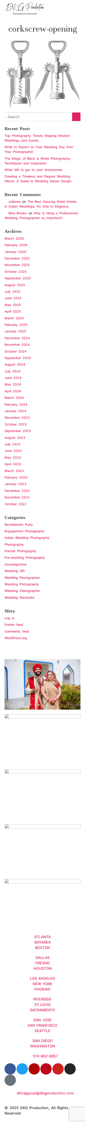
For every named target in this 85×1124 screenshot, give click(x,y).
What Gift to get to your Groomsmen (33, 170)
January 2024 (15, 411)
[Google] (10, 1080)
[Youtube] (58, 1069)
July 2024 (12, 371)
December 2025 (17, 258)
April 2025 (13, 311)
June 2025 (13, 298)
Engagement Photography (24, 531)
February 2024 (16, 404)
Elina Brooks (17, 213)
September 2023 (18, 431)
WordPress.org (16, 638)
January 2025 (15, 331)
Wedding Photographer (22, 578)
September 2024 (18, 358)
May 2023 (13, 457)
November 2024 (17, 344)
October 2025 (16, 271)
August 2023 (15, 437)
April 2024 (13, 391)
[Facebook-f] (10, 1069)
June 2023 (13, 451)
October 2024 (16, 351)
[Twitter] (22, 1069)
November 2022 (17, 497)
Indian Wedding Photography (27, 538)
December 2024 (17, 338)
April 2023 (13, 464)
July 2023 (12, 444)
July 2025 (12, 291)
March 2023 (14, 471)
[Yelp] (34, 1069)
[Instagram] (70, 1069)
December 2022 (17, 491)
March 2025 (14, 318)
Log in (9, 618)
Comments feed (17, 631)
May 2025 (13, 305)
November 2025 (17, 265)
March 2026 (14, 238)
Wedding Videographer (22, 591)
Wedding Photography (22, 584)
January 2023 (15, 484)
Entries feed (14, 624)
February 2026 (16, 245)
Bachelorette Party (19, 524)
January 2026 (15, 252)
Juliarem (14, 201)
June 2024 (13, 378)
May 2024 (13, 384)
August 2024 (15, 364)
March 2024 (14, 398)
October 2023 (16, 424)
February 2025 (16, 325)
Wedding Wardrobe (19, 597)
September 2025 (18, 278)
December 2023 (17, 417)
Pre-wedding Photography (25, 557)
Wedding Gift (15, 571)
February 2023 (16, 477)
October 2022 (16, 504)
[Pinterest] (46, 1069)
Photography (14, 544)
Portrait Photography (20, 551)
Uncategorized (16, 564)
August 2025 (15, 285)
